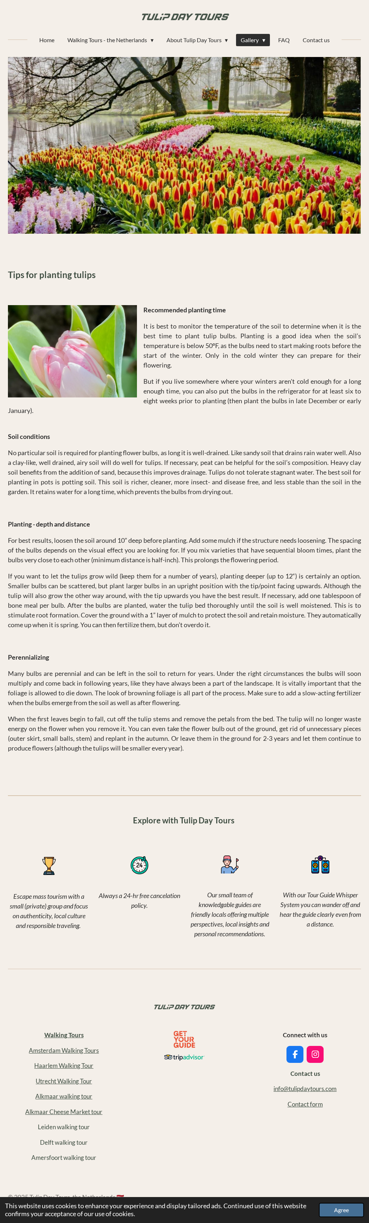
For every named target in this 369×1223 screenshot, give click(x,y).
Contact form (305, 1104)
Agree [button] (341, 1209)
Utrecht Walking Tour (64, 1081)
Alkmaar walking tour (63, 1096)
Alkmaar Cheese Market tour (63, 1112)
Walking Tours (64, 1035)
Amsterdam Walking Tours (64, 1050)
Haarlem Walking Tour (63, 1065)
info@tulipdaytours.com (305, 1088)
